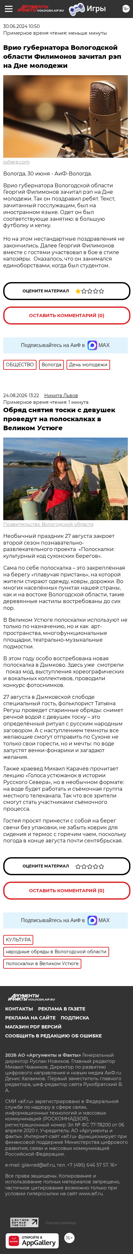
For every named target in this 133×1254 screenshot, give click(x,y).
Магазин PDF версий (33, 1027)
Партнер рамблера (61, 1223)
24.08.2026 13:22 (21, 395)
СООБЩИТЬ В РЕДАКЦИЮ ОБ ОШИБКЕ (53, 1036)
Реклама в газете (61, 1009)
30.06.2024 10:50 (21, 26)
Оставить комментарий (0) (66, 315)
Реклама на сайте (30, 1018)
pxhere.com (16, 162)
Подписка (75, 1018)
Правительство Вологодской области (48, 524)
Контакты (19, 1009)
